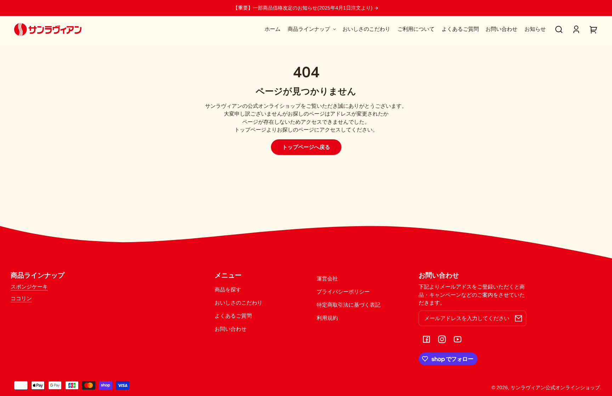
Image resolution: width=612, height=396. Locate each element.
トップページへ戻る (306, 147)
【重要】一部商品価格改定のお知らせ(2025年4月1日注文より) (303, 8)
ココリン (21, 298)
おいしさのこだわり (238, 303)
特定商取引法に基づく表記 (348, 305)
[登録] (518, 318)
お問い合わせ (230, 329)
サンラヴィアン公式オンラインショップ (555, 387)
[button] (559, 29)
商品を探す (228, 289)
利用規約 (327, 318)
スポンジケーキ (29, 287)
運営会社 (327, 278)
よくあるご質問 (233, 316)
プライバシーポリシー (343, 292)
